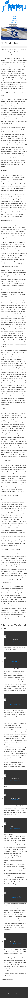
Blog (14, 16)
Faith (5, 30)
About (14, 18)
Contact (14, 20)
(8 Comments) (23, 46)
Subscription (14, 22)
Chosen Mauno (14, 661)
